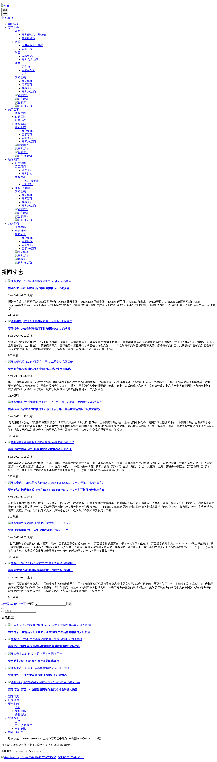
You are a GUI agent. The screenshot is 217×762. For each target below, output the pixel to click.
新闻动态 (20, 77)
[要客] (108, 6)
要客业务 (13, 27)
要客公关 (27, 49)
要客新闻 (27, 84)
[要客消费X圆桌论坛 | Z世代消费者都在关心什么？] (39, 522)
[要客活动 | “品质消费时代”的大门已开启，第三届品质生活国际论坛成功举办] (55, 401)
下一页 (22, 603)
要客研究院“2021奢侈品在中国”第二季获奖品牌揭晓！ (40, 368)
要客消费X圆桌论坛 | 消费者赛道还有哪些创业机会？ (40, 449)
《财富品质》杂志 (32, 45)
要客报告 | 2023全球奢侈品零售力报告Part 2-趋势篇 (39, 288)
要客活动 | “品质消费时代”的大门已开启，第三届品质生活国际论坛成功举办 (54, 409)
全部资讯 (27, 184)
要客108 (26, 66)
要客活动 (27, 173)
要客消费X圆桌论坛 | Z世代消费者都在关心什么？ (38, 530)
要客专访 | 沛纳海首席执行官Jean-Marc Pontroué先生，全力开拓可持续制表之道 (56, 489)
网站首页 (13, 24)
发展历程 (20, 120)
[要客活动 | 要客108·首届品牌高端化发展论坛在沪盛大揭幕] (44, 682)
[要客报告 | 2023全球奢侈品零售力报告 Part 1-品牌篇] (40, 321)
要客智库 (20, 123)
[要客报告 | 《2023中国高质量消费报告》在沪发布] (39, 667)
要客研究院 (28, 38)
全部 (17, 707)
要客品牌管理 (30, 59)
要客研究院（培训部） (35, 34)
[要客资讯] (21, 102)
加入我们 (13, 223)
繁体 (5, 10)
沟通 (17, 41)
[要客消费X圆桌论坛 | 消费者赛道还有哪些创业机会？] (41, 442)
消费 (17, 52)
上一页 (5, 603)
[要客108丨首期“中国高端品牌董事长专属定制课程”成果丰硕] (45, 639)
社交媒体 (27, 81)
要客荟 (26, 73)
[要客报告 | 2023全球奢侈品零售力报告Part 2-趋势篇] (39, 281)
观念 (17, 31)
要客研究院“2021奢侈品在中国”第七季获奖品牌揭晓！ (40, 570)
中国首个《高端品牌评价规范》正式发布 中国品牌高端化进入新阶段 (49, 632)
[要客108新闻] (24, 106)
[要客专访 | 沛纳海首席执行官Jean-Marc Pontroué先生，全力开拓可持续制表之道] (56, 482)
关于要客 (13, 109)
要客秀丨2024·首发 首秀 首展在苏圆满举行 (33, 660)
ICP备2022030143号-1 (71, 757)
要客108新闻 (29, 91)
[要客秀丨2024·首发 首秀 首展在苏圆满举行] (35, 653)
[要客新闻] (21, 98)
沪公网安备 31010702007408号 (38, 757)
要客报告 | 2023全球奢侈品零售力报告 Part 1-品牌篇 (39, 328)
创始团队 (20, 116)
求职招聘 (20, 230)
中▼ (4, 17)
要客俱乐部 (28, 70)
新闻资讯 (27, 170)
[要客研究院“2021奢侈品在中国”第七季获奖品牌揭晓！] (42, 563)
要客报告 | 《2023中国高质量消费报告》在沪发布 (37, 675)
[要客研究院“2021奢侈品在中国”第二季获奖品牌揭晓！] (42, 361)
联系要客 (20, 227)
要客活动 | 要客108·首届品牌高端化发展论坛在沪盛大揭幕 (42, 689)
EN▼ (10, 17)
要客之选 (27, 56)
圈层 (17, 63)
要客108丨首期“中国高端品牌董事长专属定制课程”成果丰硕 (44, 646)
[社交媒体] (21, 95)
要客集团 (20, 113)
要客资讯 (27, 88)
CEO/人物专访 (30, 180)
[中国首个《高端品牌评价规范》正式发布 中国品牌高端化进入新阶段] (50, 625)
